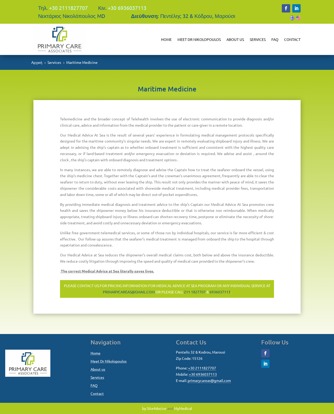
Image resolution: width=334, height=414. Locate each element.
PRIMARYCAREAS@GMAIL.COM (129, 291)
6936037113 (220, 291)
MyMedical (183, 408)
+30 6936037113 (127, 7)
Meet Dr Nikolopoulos (199, 39)
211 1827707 (195, 291)
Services (258, 39)
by (144, 408)
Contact (292, 39)
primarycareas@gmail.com (209, 380)
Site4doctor (156, 408)
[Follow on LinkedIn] (296, 8)
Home (166, 39)
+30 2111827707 (68, 7)
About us (235, 39)
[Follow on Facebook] (286, 8)
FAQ (274, 39)
